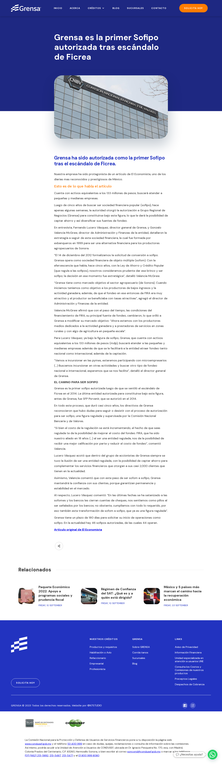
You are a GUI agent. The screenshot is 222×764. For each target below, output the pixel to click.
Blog (134, 663)
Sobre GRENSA (141, 647)
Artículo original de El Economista (78, 530)
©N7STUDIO (94, 705)
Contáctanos (140, 652)
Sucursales (138, 658)
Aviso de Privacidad (186, 647)
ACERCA (75, 8)
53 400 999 (74, 743)
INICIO (58, 8)
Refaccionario (98, 658)
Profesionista (97, 669)
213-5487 (55, 755)
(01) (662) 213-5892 (36, 755)
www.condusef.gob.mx (38, 743)
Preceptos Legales (186, 679)
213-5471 (67, 755)
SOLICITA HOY (193, 8)
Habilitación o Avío (100, 652)
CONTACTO (158, 8)
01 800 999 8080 (88, 755)
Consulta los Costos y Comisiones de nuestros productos (189, 670)
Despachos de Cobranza (189, 684)
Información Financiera (188, 652)
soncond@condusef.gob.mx (144, 751)
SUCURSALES (135, 8)
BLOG (115, 8)
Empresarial (97, 663)
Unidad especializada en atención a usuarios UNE (189, 659)
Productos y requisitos (103, 647)
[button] (96, 8)
